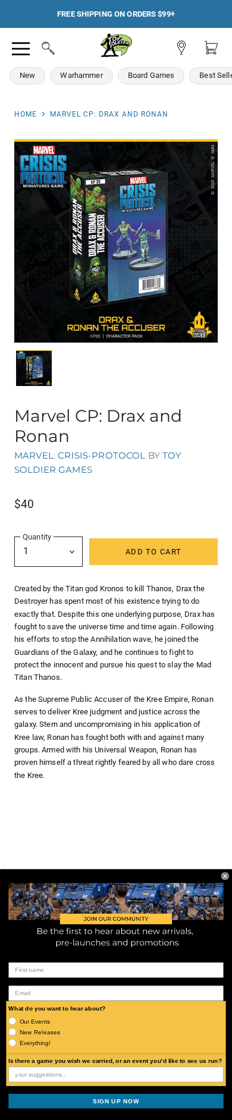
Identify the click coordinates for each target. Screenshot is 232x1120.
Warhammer (81, 75)
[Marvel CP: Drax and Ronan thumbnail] (34, 368)
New (27, 75)
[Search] (37, 46)
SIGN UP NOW (116, 1100)
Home (25, 114)
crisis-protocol (101, 455)
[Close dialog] (225, 876)
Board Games (151, 75)
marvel (34, 455)
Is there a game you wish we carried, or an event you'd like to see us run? (115, 1061)
